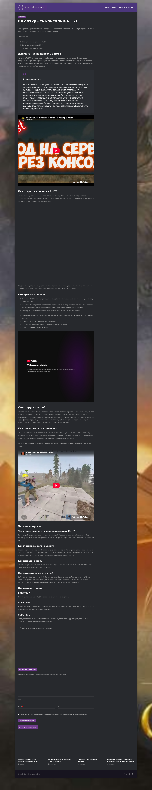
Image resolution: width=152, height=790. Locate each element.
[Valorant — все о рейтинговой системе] (91, 744)
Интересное (22, 16)
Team (121, 7)
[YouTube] (130, 774)
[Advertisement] (56, 648)
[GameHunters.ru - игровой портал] (32, 7)
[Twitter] (127, 774)
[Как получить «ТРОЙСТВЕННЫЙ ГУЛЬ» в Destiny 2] (61, 744)
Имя (20, 699)
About (114, 7)
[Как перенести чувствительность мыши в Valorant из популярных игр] (120, 744)
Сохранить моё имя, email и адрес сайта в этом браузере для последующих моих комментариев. (53, 714)
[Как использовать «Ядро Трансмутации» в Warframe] (31, 744)
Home (107, 7)
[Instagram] (132, 774)
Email (20, 707)
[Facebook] (124, 774)
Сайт (59, 707)
